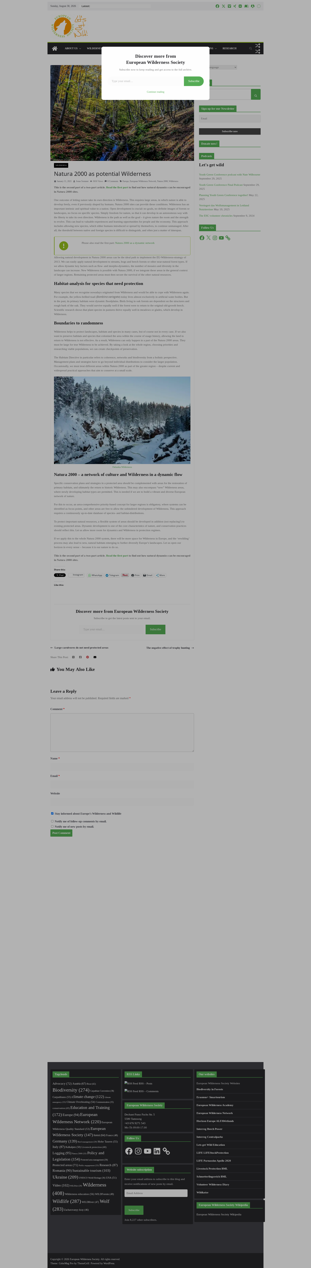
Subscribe (193, 81)
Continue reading (155, 92)
